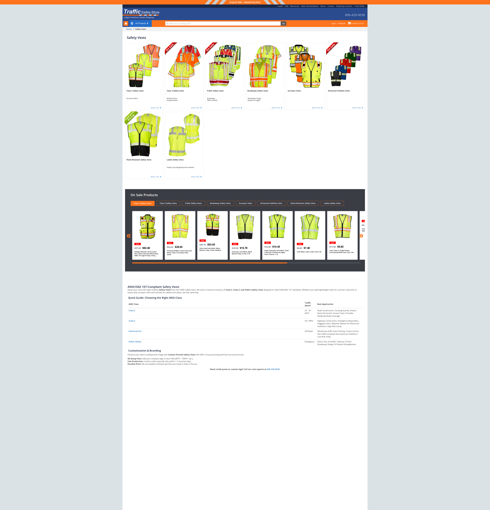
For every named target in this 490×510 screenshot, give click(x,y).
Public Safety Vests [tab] (193, 203)
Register (342, 23)
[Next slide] (361, 236)
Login (333, 23)
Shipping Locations (344, 6)
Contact (331, 6)
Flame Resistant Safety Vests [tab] (303, 203)
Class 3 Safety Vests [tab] (168, 203)
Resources (294, 6)
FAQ (286, 6)
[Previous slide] (129, 236)
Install (280, 6)
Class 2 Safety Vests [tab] (142, 203)
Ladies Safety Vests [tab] (332, 203)
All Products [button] (140, 23)
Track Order (359, 6)
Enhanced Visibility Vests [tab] (271, 203)
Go (283, 23)
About (323, 6)
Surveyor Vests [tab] (245, 203)
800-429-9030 (273, 369)
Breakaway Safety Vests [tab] (220, 203)
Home (129, 29)
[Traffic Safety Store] (141, 12)
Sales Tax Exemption (309, 6)
